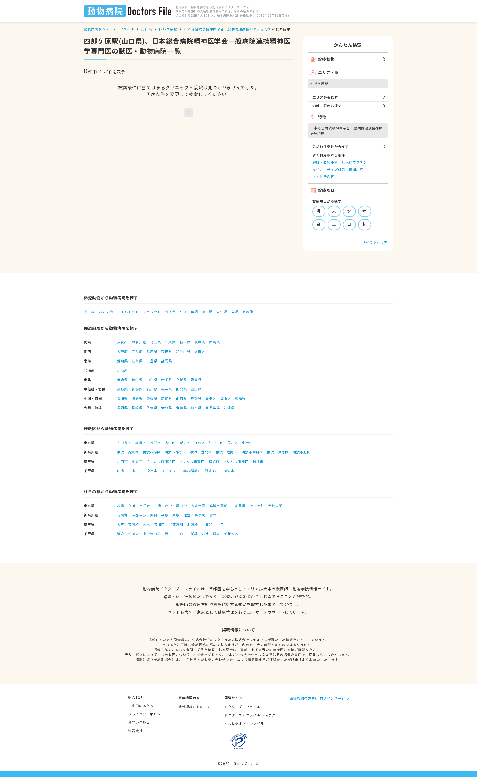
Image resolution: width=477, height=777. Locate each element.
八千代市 (168, 470)
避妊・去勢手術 (325, 162)
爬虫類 (207, 311)
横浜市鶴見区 (252, 452)
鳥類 (194, 311)
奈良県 (166, 351)
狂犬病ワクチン (354, 162)
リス (183, 311)
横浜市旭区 (302, 452)
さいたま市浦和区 (161, 461)
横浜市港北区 (201, 452)
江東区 (199, 442)
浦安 (120, 533)
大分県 (166, 407)
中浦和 (207, 524)
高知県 (166, 398)
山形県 (152, 379)
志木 (146, 524)
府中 (168, 505)
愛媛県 (152, 398)
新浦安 (133, 533)
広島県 (240, 398)
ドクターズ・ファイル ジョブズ (250, 715)
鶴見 (153, 515)
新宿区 (185, 442)
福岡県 (122, 407)
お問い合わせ (139, 722)
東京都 (122, 342)
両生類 (221, 311)
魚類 (235, 311)
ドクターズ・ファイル (242, 706)
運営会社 (135, 730)
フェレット (152, 311)
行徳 (205, 533)
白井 (183, 533)
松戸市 (152, 470)
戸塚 (175, 515)
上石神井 (257, 505)
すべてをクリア (375, 242)
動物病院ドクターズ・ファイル (109, 29)
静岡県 (166, 360)
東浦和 (133, 524)
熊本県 (196, 407)
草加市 (214, 461)
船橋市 (122, 470)
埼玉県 (155, 342)
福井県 (166, 389)
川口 (220, 524)
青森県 (122, 379)
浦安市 (229, 470)
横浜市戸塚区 (278, 452)
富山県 (196, 389)
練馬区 (140, 442)
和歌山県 (183, 351)
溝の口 (214, 515)
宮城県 (181, 379)
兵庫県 (152, 351)
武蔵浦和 (176, 524)
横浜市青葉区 (128, 452)
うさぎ (170, 311)
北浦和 (192, 524)
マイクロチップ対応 (328, 169)
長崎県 (137, 407)
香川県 (122, 398)
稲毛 (216, 533)
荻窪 (120, 505)
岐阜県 (137, 360)
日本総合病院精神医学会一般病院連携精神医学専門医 (227, 29)
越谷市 (258, 461)
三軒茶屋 (238, 505)
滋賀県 (199, 351)
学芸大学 (275, 505)
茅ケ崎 (200, 515)
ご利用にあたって (142, 705)
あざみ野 (139, 515)
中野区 (247, 442)
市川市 (137, 470)
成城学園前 (218, 505)
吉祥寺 (144, 505)
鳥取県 (196, 398)
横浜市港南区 (227, 452)
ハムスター (108, 311)
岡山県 (225, 398)
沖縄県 (229, 407)
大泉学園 (198, 505)
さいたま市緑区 (236, 461)
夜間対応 (356, 169)
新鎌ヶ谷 (231, 533)
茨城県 (199, 342)
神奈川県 (139, 342)
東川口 (159, 524)
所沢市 (137, 461)
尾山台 (181, 505)
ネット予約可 (323, 176)
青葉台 (122, 515)
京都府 (137, 351)
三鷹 (157, 505)
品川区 (232, 442)
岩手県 (166, 379)
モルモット (130, 311)
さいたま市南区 (192, 461)
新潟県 (137, 389)
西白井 (170, 533)
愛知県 (122, 360)
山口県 (146, 29)
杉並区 (155, 442)
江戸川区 (216, 442)
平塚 (164, 515)
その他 (247, 311)
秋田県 (137, 379)
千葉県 (170, 342)
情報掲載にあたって (194, 706)
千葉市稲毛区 (191, 470)
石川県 (152, 389)
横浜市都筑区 (175, 452)
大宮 (120, 524)
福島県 (196, 379)
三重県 (152, 360)
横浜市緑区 (152, 452)
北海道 (122, 370)
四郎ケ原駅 (168, 29)
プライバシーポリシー (146, 714)
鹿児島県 (212, 407)
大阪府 (122, 351)
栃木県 (185, 342)
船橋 (194, 533)
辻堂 (187, 515)
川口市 (122, 461)
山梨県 (181, 389)
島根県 (210, 398)
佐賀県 (152, 407)
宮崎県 (181, 407)
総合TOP (135, 697)
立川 (131, 505)
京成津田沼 (152, 533)
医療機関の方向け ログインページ (317, 698)
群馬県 (214, 342)
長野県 (122, 389)
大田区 (170, 442)
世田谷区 (124, 442)
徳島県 (137, 398)
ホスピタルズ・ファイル (244, 723)
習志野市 (212, 470)
